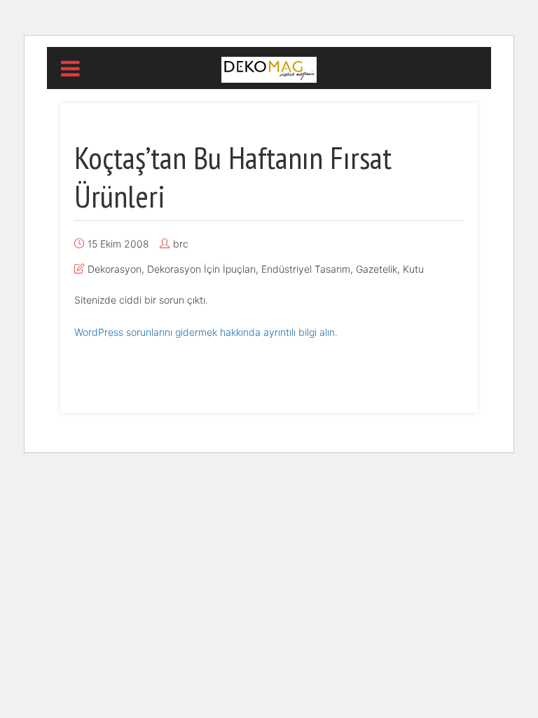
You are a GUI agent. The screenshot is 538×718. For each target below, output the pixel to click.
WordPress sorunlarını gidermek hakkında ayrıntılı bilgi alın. (206, 332)
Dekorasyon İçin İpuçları (201, 269)
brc (180, 244)
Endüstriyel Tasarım (305, 269)
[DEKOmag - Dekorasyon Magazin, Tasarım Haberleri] (269, 69)
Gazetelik (376, 269)
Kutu (413, 269)
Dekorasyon (115, 269)
